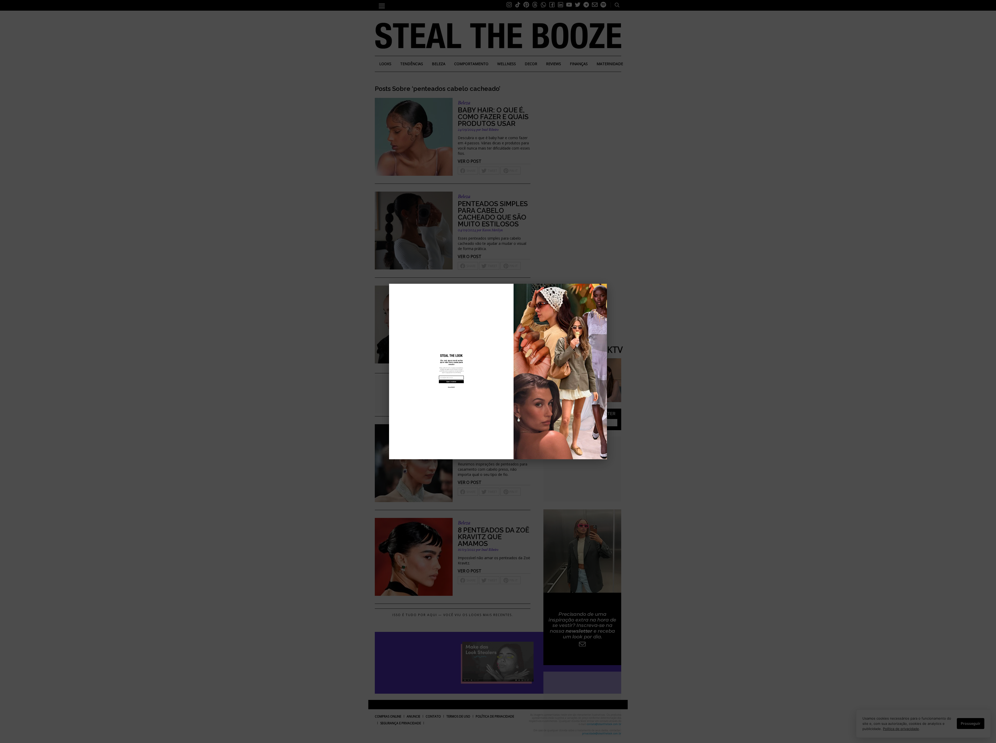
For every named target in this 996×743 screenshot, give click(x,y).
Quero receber (451, 381)
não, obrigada (451, 386)
